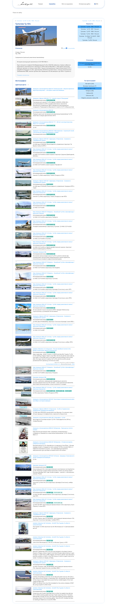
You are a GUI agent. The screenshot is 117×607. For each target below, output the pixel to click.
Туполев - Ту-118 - (90, 40)
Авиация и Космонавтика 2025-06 (43, 110)
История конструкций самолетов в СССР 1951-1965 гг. (89, 63)
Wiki (64, 48)
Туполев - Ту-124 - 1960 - (90, 34)
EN (97, 4)
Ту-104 (89, 67)
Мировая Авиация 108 (39, 252)
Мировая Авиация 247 (39, 465)
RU (95, 4)
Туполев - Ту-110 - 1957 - (90, 29)
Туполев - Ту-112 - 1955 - (91, 21)
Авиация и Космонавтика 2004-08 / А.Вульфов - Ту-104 (49, 417)
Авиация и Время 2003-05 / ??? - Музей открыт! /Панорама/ (50, 98)
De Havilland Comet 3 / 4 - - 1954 (60, 364)
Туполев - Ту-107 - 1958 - (90, 31)
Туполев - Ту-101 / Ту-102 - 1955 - (28, 21)
